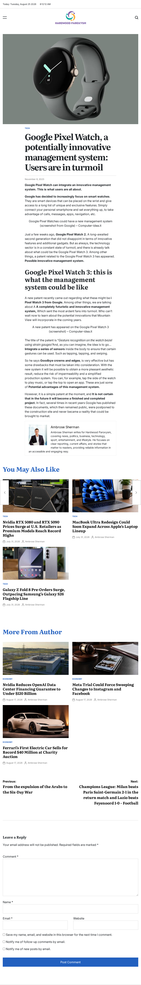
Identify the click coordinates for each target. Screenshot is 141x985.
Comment (10, 856)
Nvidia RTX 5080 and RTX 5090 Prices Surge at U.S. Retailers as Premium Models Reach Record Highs (32, 528)
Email (7, 918)
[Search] (136, 17)
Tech (27, 128)
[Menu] (5, 17)
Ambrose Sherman (35, 541)
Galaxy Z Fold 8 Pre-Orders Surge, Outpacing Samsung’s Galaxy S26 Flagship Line (34, 594)
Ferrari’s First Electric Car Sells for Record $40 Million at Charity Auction (35, 752)
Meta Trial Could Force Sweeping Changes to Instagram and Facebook (103, 689)
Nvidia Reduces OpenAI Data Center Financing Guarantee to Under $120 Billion (31, 689)
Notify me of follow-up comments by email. (35, 942)
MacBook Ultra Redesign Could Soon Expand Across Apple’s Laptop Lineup (105, 526)
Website (78, 918)
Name (8, 902)
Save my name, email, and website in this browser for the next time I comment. (59, 934)
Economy (7, 679)
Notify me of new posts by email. (28, 949)
